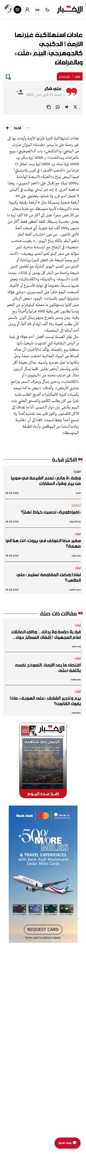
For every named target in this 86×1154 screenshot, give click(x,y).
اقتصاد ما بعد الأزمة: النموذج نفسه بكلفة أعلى (48, 667)
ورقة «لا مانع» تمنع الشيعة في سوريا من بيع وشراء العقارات (46, 480)
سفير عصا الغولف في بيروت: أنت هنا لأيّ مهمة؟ (43, 543)
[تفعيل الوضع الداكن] (47, 9)
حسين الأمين (75, 589)
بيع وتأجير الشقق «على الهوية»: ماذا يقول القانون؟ (45, 700)
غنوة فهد (76, 712)
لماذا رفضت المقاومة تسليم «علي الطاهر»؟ (49, 577)
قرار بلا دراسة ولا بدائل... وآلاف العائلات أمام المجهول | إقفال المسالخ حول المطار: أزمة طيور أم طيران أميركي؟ (46, 634)
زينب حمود (76, 646)
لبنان (77, 76)
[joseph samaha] (7, 9)
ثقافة (76, 505)
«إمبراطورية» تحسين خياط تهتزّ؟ (51, 512)
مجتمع (64, 76)
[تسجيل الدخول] (27, 9)
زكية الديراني (75, 521)
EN (37, 10)
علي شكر (52, 88)
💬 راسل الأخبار (67, 1143)
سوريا (77, 471)
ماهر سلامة (76, 679)
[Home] (70, 9)
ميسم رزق (76, 555)
